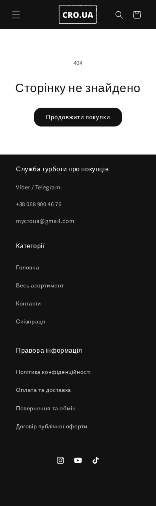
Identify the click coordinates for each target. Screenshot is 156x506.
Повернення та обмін (46, 408)
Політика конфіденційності (53, 371)
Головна (27, 267)
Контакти (28, 303)
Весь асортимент (40, 285)
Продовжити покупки (78, 117)
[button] (16, 15)
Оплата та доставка (43, 390)
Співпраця (30, 321)
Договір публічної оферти (51, 426)
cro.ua (86, 499)
